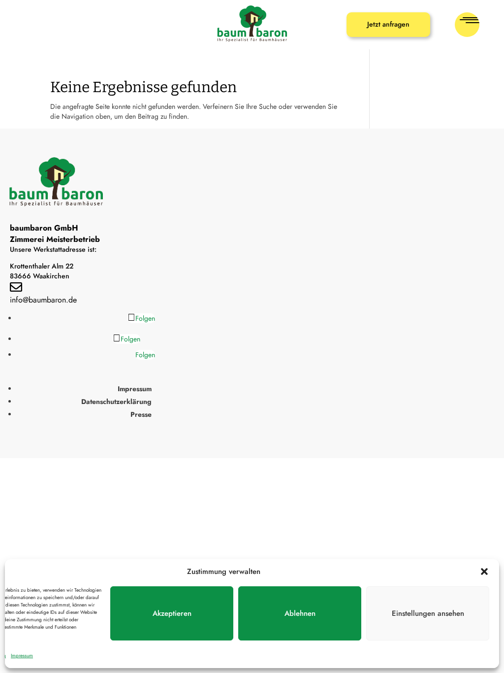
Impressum (22, 655)
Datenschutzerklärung (116, 401)
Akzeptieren (172, 613)
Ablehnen (299, 613)
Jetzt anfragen (388, 24)
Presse (141, 414)
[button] (484, 571)
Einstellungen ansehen (428, 613)
